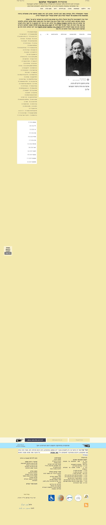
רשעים (27, 92)
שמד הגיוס (22, 79)
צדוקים (26, 52)
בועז (20, 65)
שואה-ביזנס (33, 99)
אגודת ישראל (33, 86)
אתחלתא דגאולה (32, 45)
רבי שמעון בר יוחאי (32, 54)
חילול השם (33, 77)
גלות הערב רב (33, 101)
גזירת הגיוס (23, 56)
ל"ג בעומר (34, 61)
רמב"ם (27, 72)
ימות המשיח (25, 104)
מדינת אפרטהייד (32, 47)
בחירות (34, 43)
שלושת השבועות (32, 113)
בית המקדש (33, 115)
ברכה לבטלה (33, 74)
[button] (40, 34)
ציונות (22, 38)
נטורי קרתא (33, 104)
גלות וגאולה (81, 34)
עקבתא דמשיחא (32, 32)
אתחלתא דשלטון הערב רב (30, 65)
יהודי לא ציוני (33, 36)
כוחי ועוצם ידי (33, 108)
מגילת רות (26, 63)
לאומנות (26, 90)
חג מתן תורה (24, 70)
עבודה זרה (26, 50)
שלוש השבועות (73, 34)
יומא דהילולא (64, 34)
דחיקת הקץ (23, 34)
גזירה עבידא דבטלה (22, 74)
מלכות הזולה (26, 106)
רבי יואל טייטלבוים (22, 36)
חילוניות (34, 106)
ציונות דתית (24, 86)
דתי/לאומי (33, 52)
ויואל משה (25, 59)
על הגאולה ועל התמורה (25, 83)
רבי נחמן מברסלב (24, 88)
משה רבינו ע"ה (22, 113)
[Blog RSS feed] (86, 505)
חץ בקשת (34, 72)
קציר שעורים (33, 70)
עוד (47, 34)
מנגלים (26, 77)
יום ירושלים (33, 68)
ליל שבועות (25, 68)
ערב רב (34, 38)
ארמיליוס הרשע (32, 97)
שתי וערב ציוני (33, 81)
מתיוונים (34, 92)
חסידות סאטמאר (23, 81)
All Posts (89, 34)
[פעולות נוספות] (68, 79)
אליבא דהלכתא (54, 34)
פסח (26, 101)
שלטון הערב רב (32, 56)
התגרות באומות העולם (31, 95)
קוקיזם (28, 38)
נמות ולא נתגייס (21, 47)
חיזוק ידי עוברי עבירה (23, 115)
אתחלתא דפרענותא (23, 99)
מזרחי (34, 83)
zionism (21, 110)
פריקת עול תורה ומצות (31, 110)
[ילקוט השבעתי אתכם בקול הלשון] (86, 497)
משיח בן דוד (33, 90)
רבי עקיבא (33, 50)
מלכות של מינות (32, 41)
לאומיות (24, 41)
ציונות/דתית (27, 43)
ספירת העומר (25, 61)
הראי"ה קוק (33, 59)
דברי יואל (24, 97)
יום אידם (34, 63)
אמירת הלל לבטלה (32, 79)
